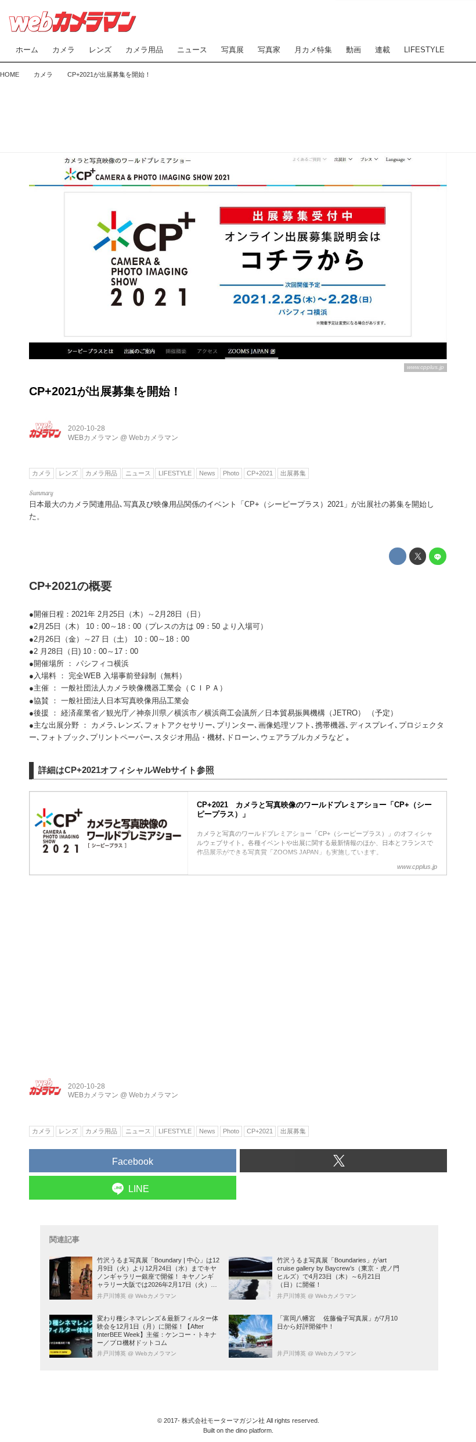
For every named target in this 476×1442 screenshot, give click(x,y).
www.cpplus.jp (425, 367)
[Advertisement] (238, 113)
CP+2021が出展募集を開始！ (105, 391)
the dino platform (248, 1430)
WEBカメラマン (93, 438)
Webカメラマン (153, 438)
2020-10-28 (86, 428)
